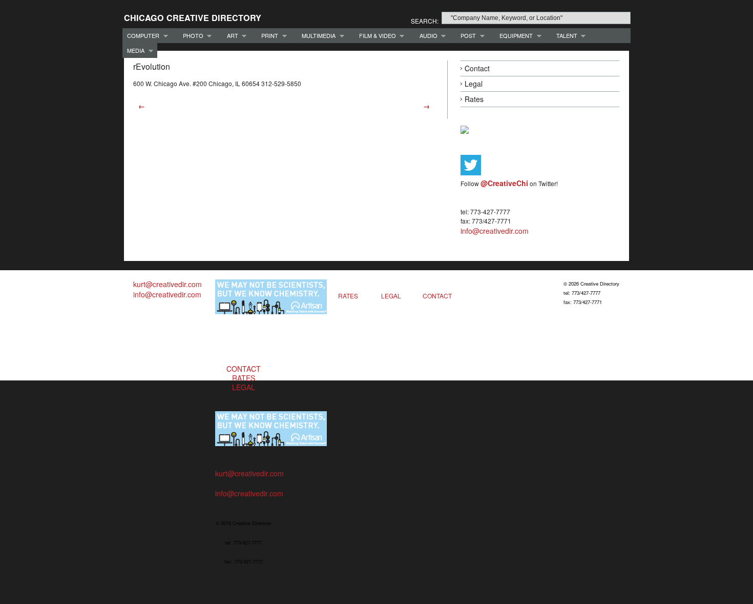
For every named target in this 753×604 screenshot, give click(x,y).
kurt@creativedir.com (167, 284)
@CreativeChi (504, 183)
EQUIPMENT (514, 35)
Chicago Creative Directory (192, 18)
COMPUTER (140, 35)
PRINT (267, 35)
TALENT (564, 35)
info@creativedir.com (495, 231)
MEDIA (133, 50)
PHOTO (190, 35)
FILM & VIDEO (375, 35)
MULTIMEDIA (316, 35)
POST (466, 35)
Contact (477, 68)
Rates (474, 99)
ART (230, 35)
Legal (474, 83)
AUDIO (426, 35)
